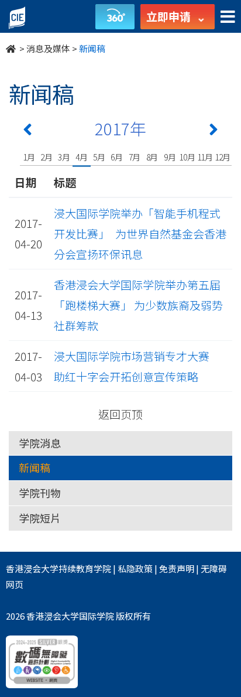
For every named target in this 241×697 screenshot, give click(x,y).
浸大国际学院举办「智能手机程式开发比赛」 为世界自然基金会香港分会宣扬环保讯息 (140, 233)
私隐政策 (135, 568)
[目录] (228, 17)
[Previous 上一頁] (27, 131)
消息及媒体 (48, 48)
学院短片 (40, 517)
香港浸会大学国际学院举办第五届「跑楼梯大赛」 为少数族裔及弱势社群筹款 (138, 304)
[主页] (12, 48)
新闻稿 (34, 467)
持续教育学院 (84, 568)
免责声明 (176, 568)
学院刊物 (40, 492)
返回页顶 (120, 414)
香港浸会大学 (32, 568)
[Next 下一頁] (213, 131)
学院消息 (40, 442)
